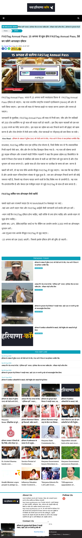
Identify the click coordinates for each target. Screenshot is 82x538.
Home (5, 31)
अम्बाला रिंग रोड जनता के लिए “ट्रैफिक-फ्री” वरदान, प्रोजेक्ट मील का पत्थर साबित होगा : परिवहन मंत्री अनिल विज (34, 365)
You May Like (41, 352)
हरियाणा (16, 31)
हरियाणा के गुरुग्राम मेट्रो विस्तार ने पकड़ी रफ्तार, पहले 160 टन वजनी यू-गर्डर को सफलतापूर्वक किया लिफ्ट (32, 372)
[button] (3, 18)
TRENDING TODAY (41, 258)
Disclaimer (66, 534)
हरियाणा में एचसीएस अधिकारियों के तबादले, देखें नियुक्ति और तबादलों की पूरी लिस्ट (24, 380)
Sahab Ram (8, 46)
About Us (27, 495)
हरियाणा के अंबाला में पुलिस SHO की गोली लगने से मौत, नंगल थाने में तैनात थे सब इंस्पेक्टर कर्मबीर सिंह (45, 139)
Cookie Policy (56, 534)
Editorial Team (41, 536)
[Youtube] (64, 498)
